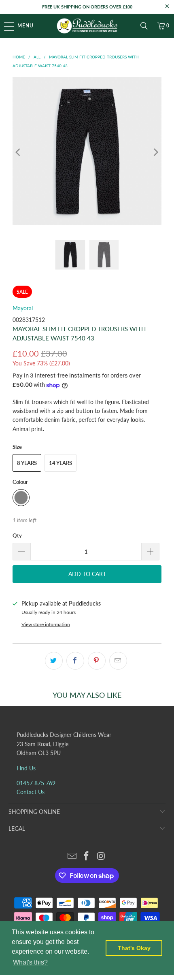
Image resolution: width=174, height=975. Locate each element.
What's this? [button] (30, 962)
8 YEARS (27, 463)
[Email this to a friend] (118, 661)
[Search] (144, 26)
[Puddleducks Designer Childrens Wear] (87, 26)
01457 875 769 (36, 783)
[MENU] (4, 26)
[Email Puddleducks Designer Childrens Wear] (72, 856)
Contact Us (31, 791)
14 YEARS (60, 463)
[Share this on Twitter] (54, 661)
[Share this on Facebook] (75, 661)
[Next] (155, 152)
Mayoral (23, 308)
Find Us (26, 768)
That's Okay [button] (134, 948)
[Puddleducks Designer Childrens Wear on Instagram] (101, 856)
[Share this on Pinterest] (97, 661)
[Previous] (18, 152)
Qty (17, 535)
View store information (45, 624)
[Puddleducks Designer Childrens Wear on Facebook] (87, 856)
